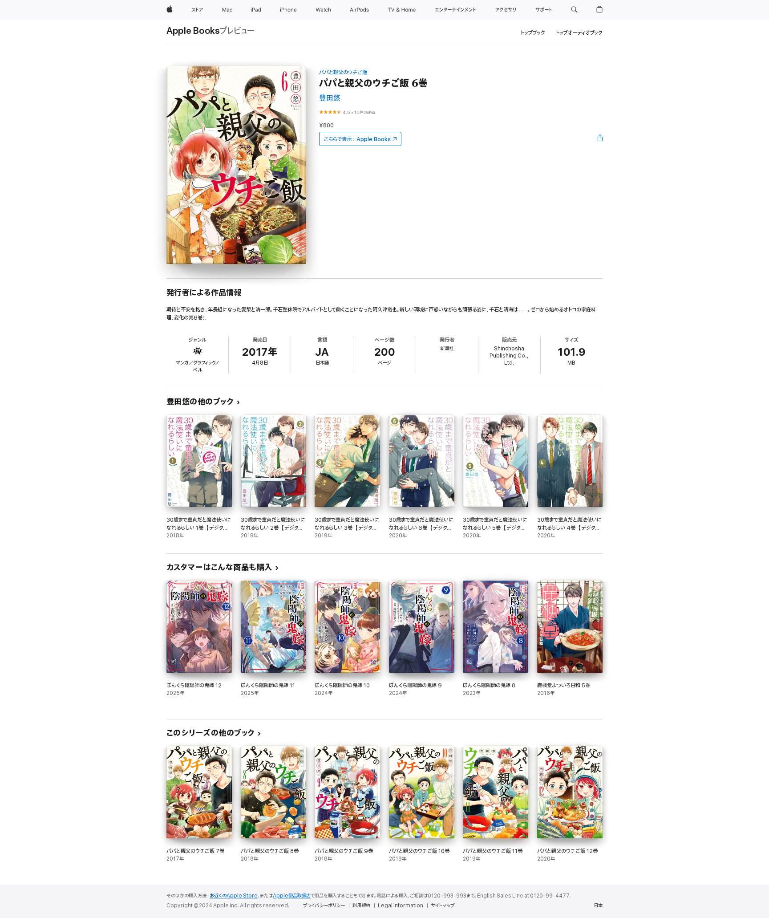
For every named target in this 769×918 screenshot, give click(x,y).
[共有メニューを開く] (600, 139)
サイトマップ (442, 905)
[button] (574, 10)
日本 (598, 905)
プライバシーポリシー (324, 905)
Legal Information (400, 905)
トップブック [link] (533, 32)
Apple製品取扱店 (292, 896)
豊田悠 (329, 98)
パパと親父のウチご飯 (343, 72)
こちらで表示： (357, 139)
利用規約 (361, 905)
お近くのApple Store (234, 896)
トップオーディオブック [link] (579, 32)
